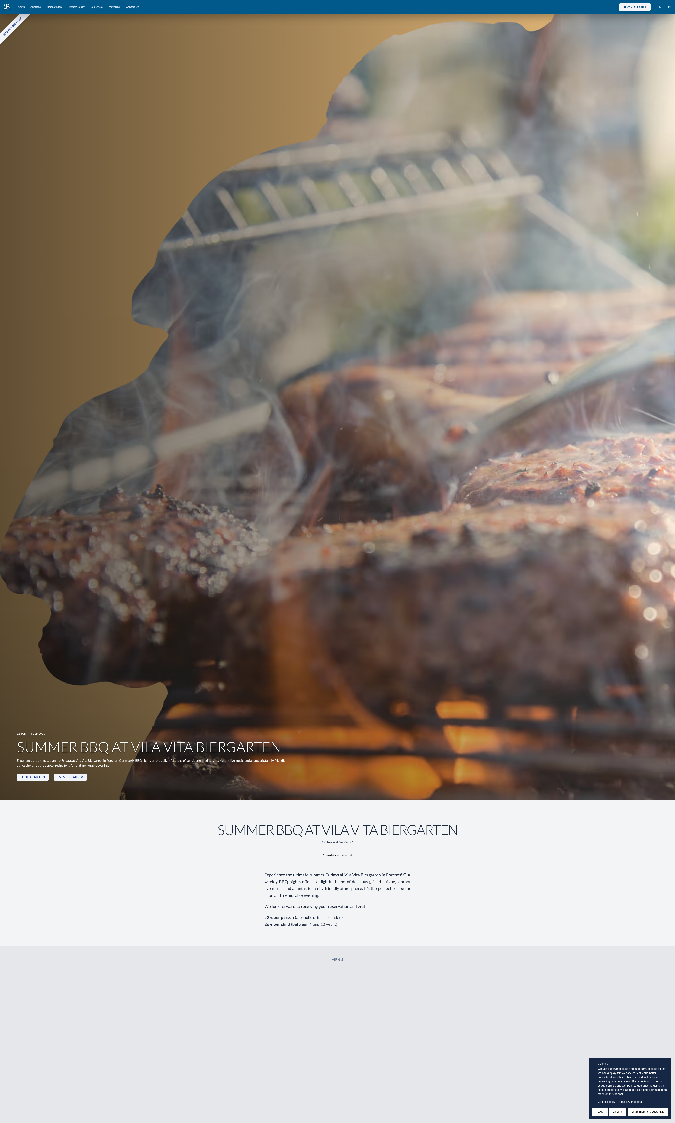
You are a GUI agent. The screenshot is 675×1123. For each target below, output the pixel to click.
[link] (7, 7)
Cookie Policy (606, 1101)
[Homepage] (7, 7)
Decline (618, 1111)
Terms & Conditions (629, 1101)
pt (669, 6)
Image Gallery (77, 6)
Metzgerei (114, 6)
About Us (35, 6)
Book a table (635, 7)
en (659, 6)
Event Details (68, 777)
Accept (600, 1111)
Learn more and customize (647, 1111)
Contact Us (132, 6)
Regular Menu (55, 6)
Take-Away (96, 6)
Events (21, 6)
